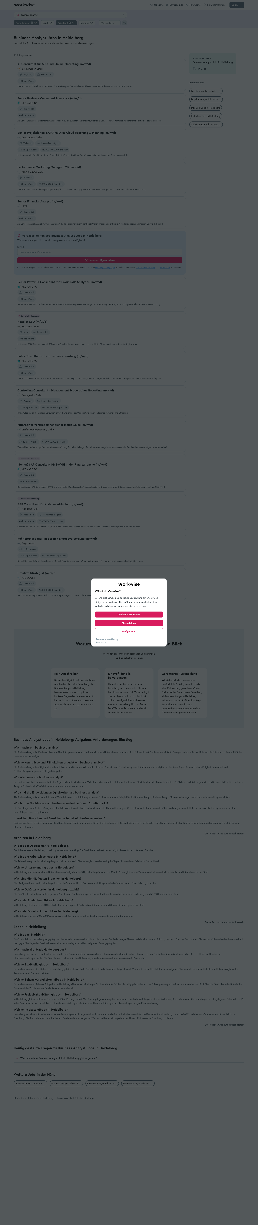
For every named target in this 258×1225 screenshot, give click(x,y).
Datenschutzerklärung (107, 639)
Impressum (101, 642)
